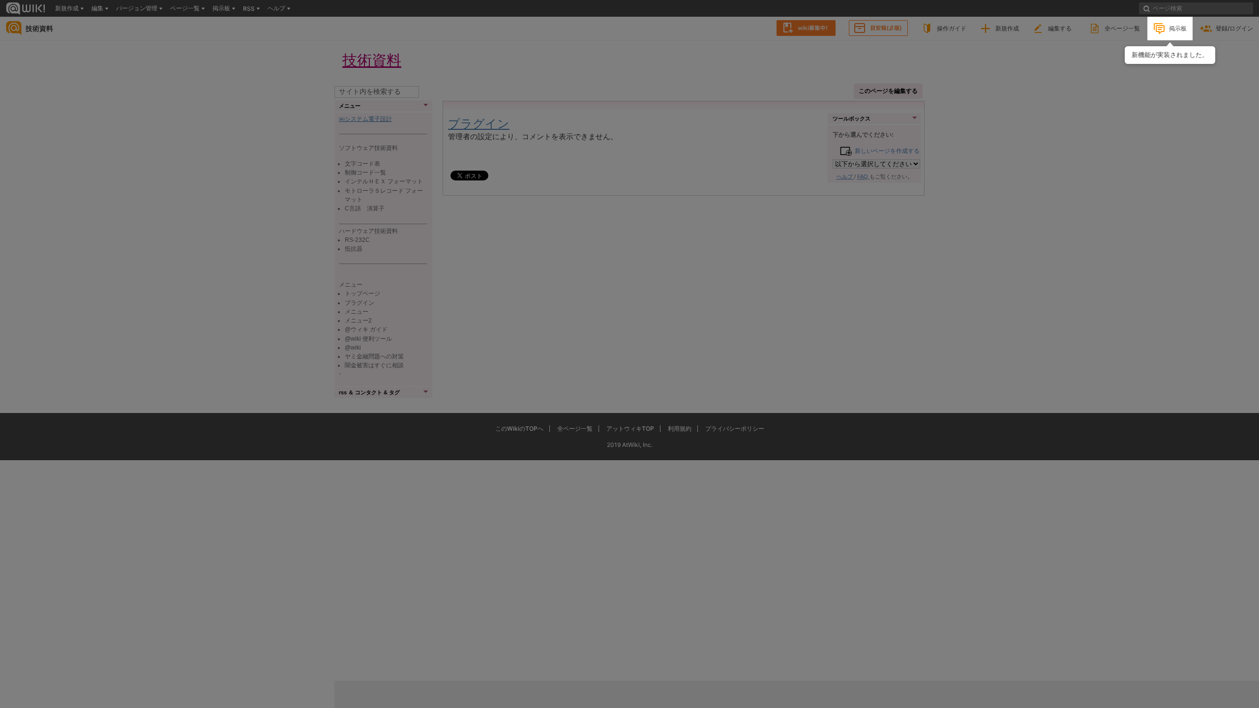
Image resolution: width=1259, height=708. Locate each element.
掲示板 (1178, 28)
